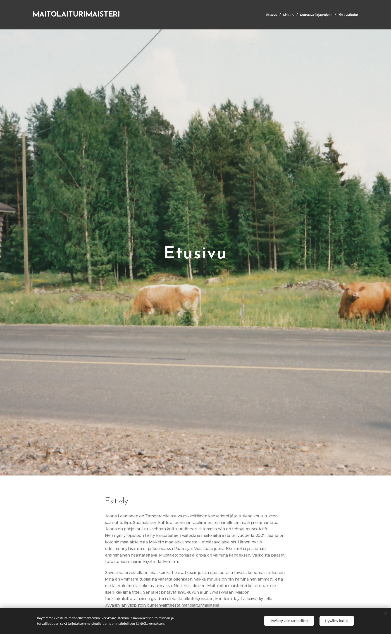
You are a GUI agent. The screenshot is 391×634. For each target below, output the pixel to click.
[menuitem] (273, 14)
